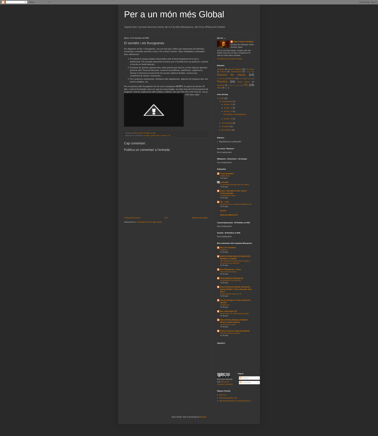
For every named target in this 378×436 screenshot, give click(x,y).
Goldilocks (224, 250)
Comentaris (246, 382)
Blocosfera (250, 69)
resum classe (243, 82)
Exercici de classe (231, 74)
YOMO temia (224, 176)
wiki (226, 88)
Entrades (245, 378)
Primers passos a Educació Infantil (234, 331)
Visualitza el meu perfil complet (229, 59)
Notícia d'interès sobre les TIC (231, 294)
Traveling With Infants (228, 195)
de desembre (227, 101)
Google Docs (225, 305)
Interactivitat (221, 78)
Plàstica (249, 78)
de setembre (227, 130)
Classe (223, 72)
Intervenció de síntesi (228, 324)
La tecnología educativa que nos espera (234, 184)
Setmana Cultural (234, 85)
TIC (169, 135)
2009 (222, 98)
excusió (248, 72)
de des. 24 (228, 108)
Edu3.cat (222, 395)
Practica (164, 135)
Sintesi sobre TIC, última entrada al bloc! (234, 313)
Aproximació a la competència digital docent (235, 204)
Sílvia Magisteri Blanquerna (231, 278)
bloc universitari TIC (228, 311)
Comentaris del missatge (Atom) (149, 222)
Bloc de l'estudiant (228, 248)
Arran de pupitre (227, 174)
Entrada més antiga (199, 218)
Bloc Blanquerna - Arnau (230, 269)
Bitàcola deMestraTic (229, 215)
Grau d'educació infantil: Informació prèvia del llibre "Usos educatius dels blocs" (235, 289)
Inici (166, 218)
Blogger (203, 417)
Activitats (146, 135)
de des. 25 (228, 104)
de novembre (227, 123)
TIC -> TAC (224, 202)
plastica (241, 78)
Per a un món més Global (174, 14)
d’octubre (226, 126)
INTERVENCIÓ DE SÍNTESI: (230, 280)
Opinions (231, 78)
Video (219, 88)
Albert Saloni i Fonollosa (243, 42)
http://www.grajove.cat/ (228, 398)
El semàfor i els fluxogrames (235, 114)
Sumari (223, 211)
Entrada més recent (132, 218)
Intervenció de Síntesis (228, 272)
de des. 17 (228, 111)
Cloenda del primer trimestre (230, 333)
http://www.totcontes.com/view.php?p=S (235, 401)
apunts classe (156, 135)
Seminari (220, 85)
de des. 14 (228, 119)
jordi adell (224, 182)
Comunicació (236, 72)
